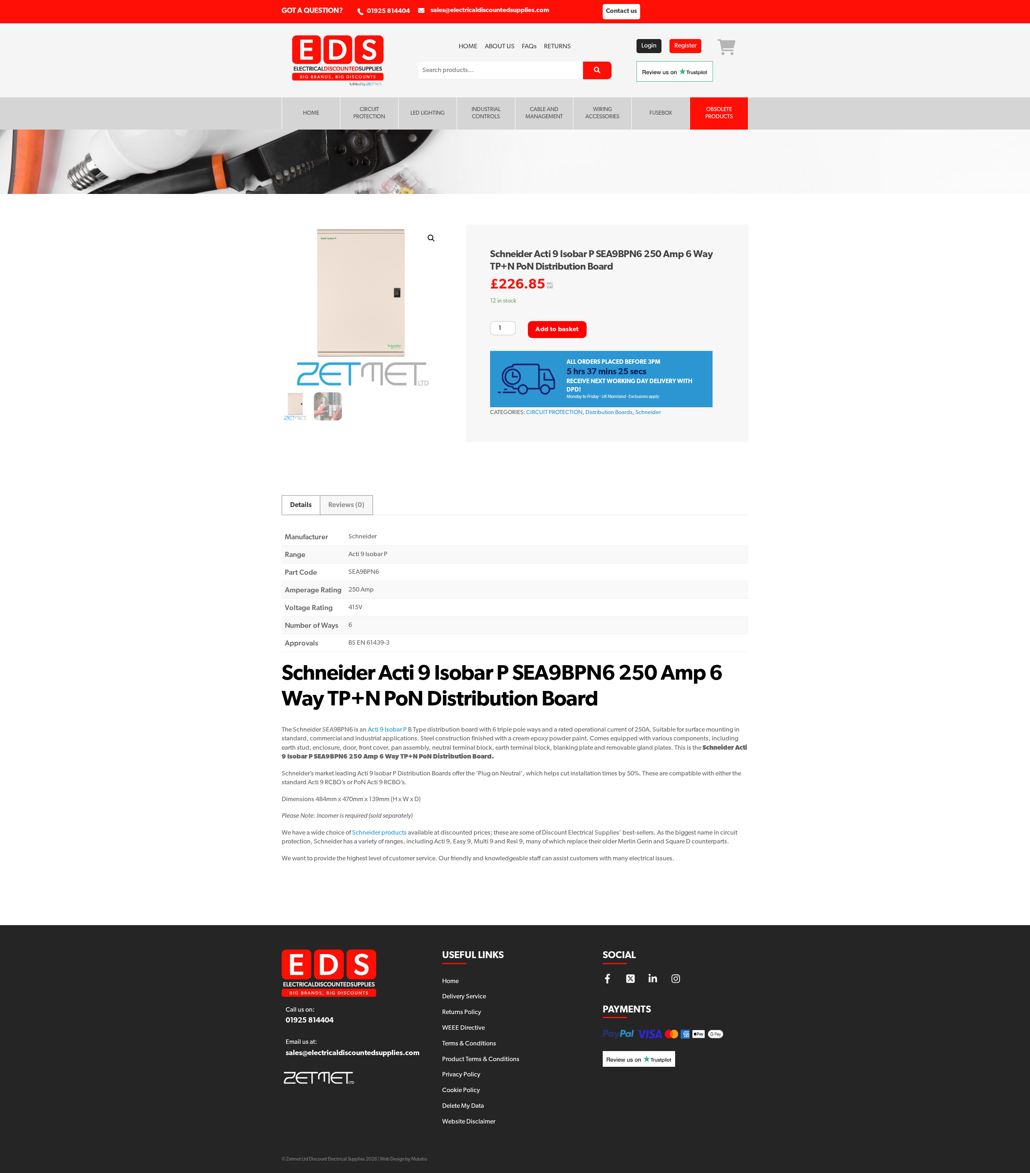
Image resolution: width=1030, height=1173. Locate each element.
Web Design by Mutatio (403, 1159)
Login (649, 46)
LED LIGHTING (427, 113)
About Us (500, 46)
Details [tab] (301, 505)
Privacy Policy (461, 1075)
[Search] (597, 70)
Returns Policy (461, 1012)
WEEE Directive (463, 1028)
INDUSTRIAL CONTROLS (486, 113)
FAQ (529, 46)
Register (685, 46)
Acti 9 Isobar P (387, 730)
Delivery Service (464, 997)
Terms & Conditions (469, 1044)
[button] (431, 238)
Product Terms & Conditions (480, 1059)
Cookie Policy (461, 1090)
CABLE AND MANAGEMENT (544, 113)
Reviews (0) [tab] (346, 505)
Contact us (621, 11)
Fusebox (660, 113)
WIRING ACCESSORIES (602, 113)
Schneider (648, 413)
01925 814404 (388, 11)
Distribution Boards (608, 413)
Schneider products (379, 833)
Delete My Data (463, 1106)
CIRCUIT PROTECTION (369, 113)
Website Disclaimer (468, 1122)
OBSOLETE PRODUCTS (719, 113)
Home (468, 46)
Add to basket (557, 329)
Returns (557, 46)
